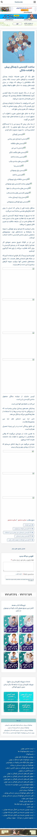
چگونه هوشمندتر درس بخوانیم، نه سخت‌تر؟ (19, 785)
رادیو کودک (28, 525)
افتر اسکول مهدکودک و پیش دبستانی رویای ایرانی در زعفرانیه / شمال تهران (20, 793)
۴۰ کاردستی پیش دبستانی (23, 536)
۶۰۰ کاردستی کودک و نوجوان (23, 529)
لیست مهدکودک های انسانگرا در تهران (21, 760)
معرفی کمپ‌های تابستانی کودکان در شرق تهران (18, 779)
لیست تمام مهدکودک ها (25, 751)
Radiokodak (19, 2)
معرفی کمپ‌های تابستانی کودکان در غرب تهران (18, 782)
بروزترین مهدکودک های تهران (24, 757)
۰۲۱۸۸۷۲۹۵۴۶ (28, 20)
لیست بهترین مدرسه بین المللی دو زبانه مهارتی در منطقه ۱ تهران (18, 812)
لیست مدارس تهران (27, 749)
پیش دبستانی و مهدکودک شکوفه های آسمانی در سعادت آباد (18, 733)
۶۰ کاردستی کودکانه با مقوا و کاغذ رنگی (20, 540)
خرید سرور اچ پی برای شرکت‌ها (23, 804)
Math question (28, 574)
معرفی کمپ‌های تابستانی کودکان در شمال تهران (18, 776)
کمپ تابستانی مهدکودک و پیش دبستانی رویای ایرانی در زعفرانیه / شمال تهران (19, 796)
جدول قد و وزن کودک (26, 801)
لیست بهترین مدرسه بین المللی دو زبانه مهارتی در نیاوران (18, 815)
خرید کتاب (30, 807)
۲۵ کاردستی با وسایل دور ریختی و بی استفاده (18, 532)
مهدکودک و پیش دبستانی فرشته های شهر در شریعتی (18, 725)
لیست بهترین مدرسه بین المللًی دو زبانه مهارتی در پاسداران (18, 809)
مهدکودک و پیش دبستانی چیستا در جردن (18, 728)
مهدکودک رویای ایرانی (26, 790)
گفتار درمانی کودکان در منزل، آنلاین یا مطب (19, 768)
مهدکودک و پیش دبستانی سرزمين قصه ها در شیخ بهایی (18, 730)
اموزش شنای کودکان (26, 787)
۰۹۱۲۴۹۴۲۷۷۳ (9, 20)
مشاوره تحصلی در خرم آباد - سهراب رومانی (20, 818)
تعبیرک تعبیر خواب (27, 798)
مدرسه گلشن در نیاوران (25, 771)
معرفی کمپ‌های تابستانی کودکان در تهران (20, 773)
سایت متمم (22, 520)
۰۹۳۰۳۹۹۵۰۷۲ (28, 12)
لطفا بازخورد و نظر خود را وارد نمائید (22, 560)
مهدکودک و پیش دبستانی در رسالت (21, 765)
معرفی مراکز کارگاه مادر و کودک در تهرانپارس (19, 762)
